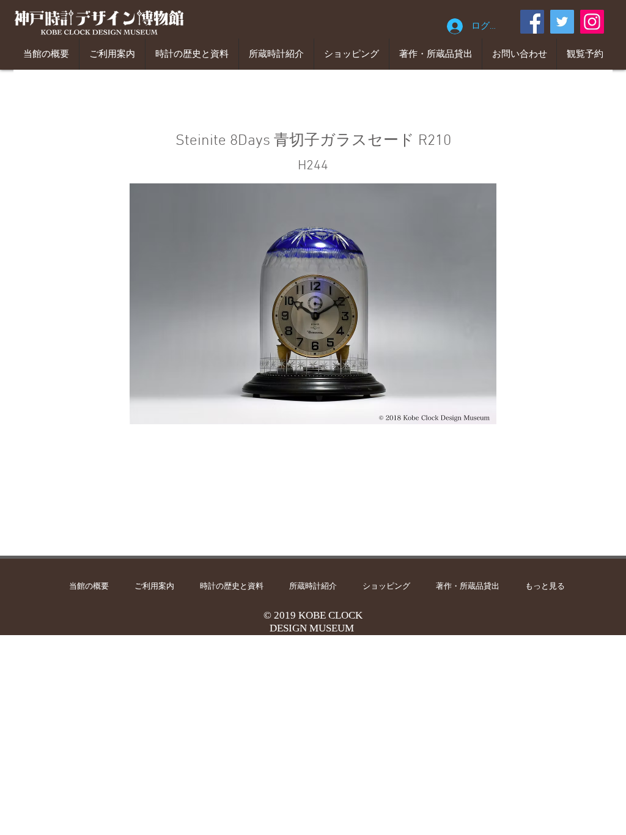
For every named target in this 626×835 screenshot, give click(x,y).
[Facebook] (532, 22)
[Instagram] (592, 22)
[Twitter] (562, 22)
